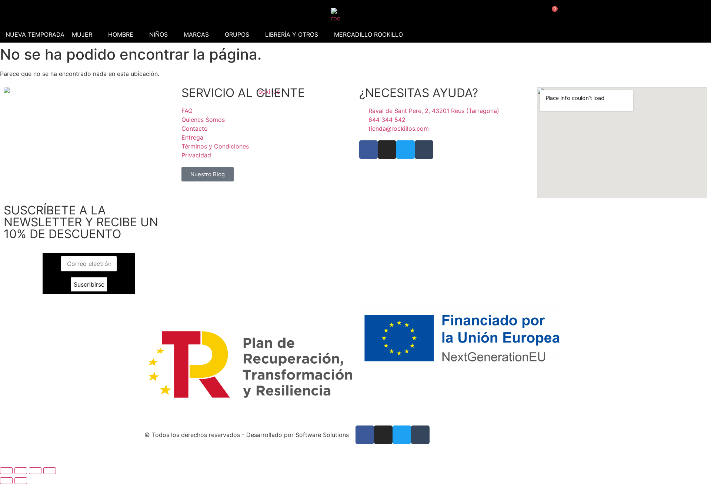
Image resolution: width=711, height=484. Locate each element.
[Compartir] (35, 470)
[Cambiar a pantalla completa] (20, 470)
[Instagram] (387, 149)
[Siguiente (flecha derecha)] (20, 480)
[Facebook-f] (368, 149)
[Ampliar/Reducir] (6, 470)
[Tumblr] (424, 149)
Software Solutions (322, 434)
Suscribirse (89, 284)
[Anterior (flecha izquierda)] (6, 480)
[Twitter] (405, 149)
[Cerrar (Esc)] (49, 470)
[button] (86, 34)
